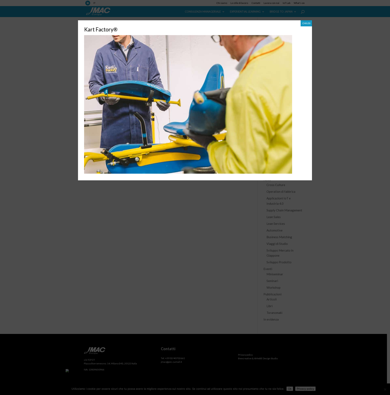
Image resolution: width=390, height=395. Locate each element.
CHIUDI (306, 23)
